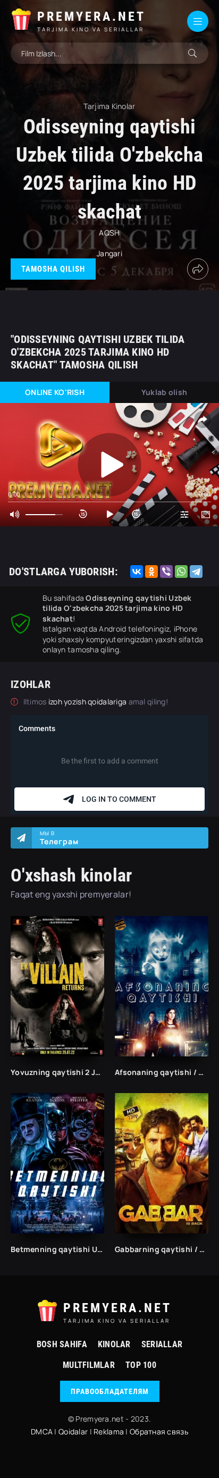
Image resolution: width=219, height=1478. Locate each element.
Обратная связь (159, 1431)
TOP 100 (140, 1365)
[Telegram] (196, 571)
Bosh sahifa (62, 1344)
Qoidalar (73, 1431)
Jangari (109, 253)
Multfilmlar (89, 1365)
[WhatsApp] (181, 571)
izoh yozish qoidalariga (88, 701)
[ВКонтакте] (136, 571)
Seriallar (162, 1344)
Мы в (59, 837)
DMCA (42, 1431)
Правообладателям (110, 1391)
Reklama (109, 1431)
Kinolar (114, 1344)
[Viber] (166, 571)
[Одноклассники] (151, 571)
